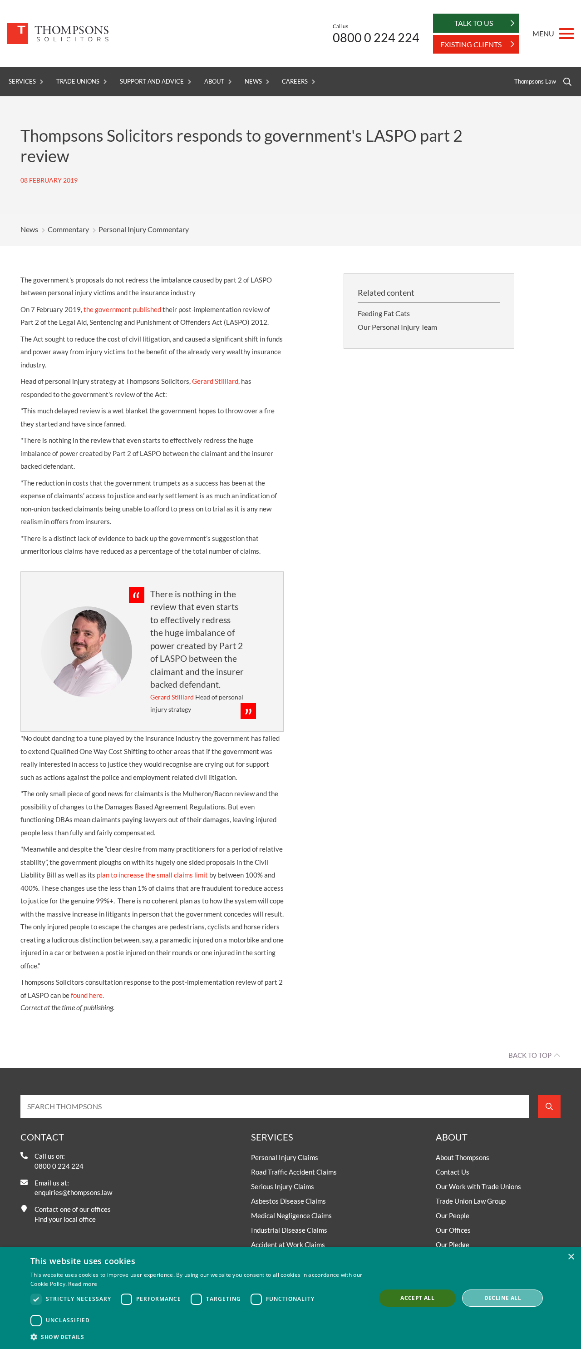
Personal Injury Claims (284, 1157)
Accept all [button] (417, 1298)
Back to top (529, 1055)
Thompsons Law (535, 81)
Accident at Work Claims (288, 1244)
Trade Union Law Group (471, 1201)
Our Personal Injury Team (397, 326)
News (253, 81)
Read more (82, 1284)
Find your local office (65, 1219)
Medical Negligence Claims (291, 1215)
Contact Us (452, 1172)
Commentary (68, 229)
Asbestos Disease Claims (288, 1201)
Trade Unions (77, 81)
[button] (197, 1336)
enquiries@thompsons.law (73, 1192)
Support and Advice (152, 81)
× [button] (570, 1257)
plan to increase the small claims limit (152, 875)
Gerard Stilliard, (216, 381)
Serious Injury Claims (282, 1186)
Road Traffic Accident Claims (294, 1172)
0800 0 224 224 (376, 37)
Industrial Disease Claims (289, 1230)
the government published (122, 309)
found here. (87, 995)
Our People (452, 1215)
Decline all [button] (502, 1298)
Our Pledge (452, 1244)
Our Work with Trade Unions (478, 1186)
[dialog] (290, 1298)
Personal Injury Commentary (143, 229)
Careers (295, 81)
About (214, 81)
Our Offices (453, 1230)
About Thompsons (462, 1157)
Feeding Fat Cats (384, 313)
